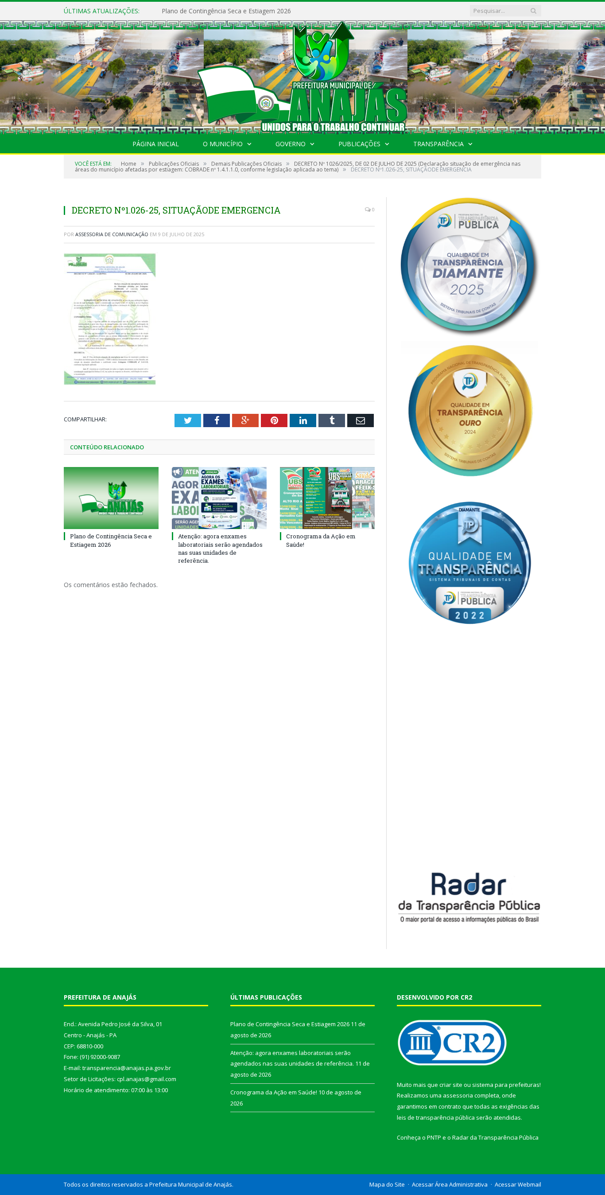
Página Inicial (155, 144)
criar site (450, 1085)
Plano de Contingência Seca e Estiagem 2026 (111, 540)
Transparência (438, 144)
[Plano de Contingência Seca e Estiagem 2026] (111, 498)
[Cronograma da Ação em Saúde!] (327, 498)
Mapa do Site (387, 1184)
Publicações (359, 144)
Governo (290, 144)
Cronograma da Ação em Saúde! (273, 1092)
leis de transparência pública (436, 1117)
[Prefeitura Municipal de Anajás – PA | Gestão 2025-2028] (302, 75)
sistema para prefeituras (505, 1085)
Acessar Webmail (518, 1184)
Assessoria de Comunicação (111, 234)
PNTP (434, 1137)
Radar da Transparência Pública (495, 1137)
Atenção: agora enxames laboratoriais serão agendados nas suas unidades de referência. (263, 11)
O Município (223, 144)
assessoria (458, 1095)
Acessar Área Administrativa (450, 1184)
